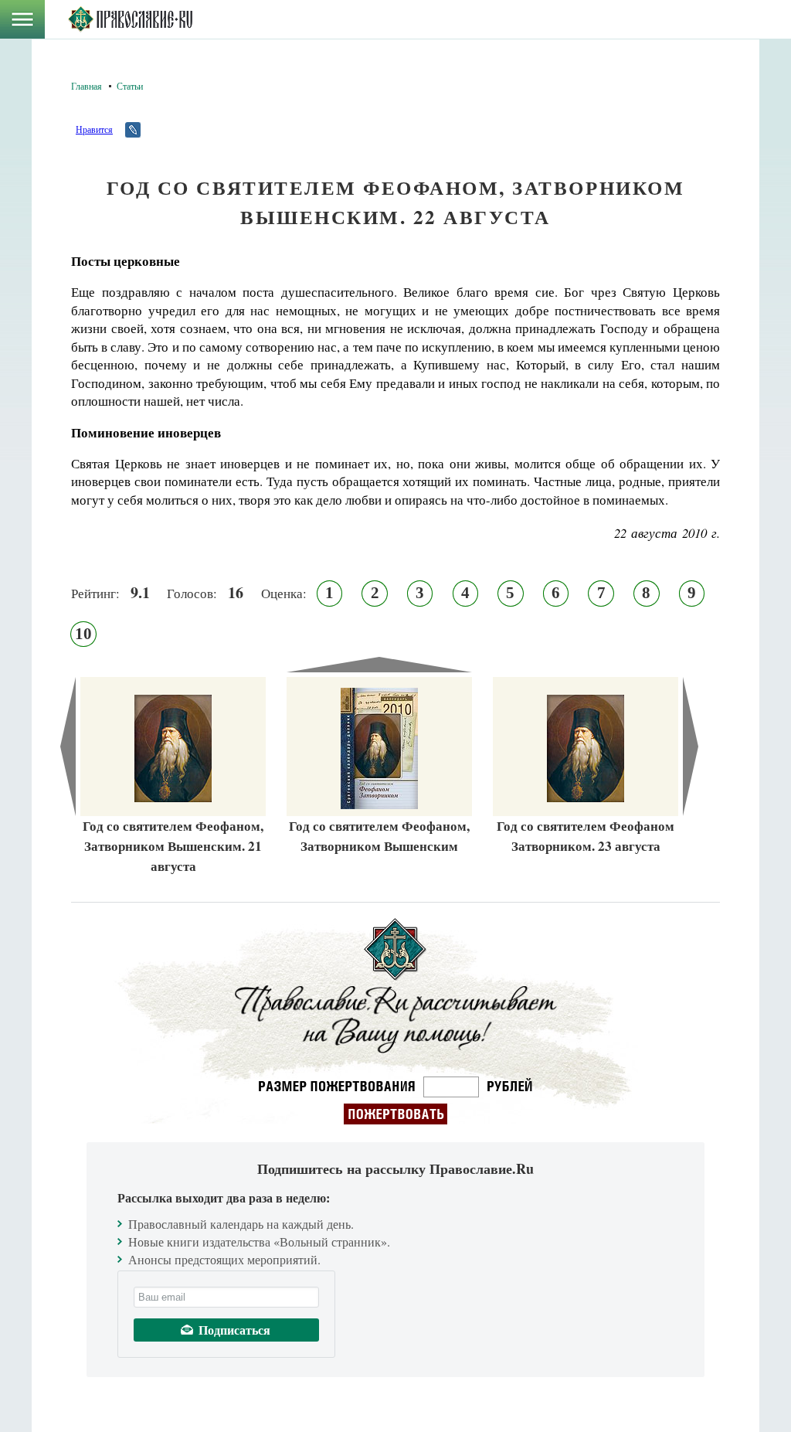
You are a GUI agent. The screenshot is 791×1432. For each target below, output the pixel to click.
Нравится (94, 129)
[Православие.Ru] (130, 19)
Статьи (130, 86)
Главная (86, 86)
